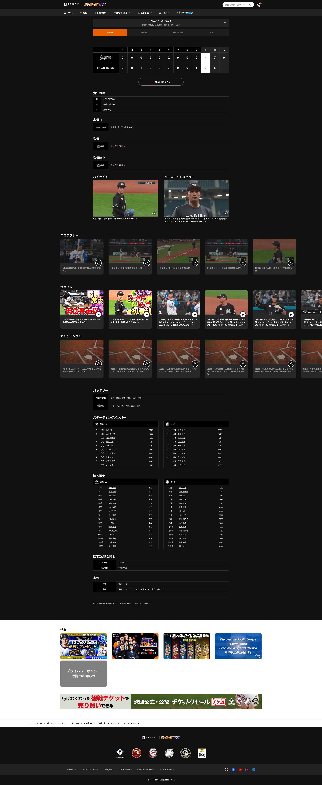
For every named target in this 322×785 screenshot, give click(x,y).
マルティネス (111, 449)
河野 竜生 (112, 503)
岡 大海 (182, 546)
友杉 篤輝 (181, 434)
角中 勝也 (182, 542)
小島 (105, 99)
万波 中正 (109, 446)
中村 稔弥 (182, 503)
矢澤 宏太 (112, 488)
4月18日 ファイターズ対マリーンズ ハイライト (115, 218)
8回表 (121, 146)
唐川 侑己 (182, 488)
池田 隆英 (112, 519)
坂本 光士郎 (183, 492)
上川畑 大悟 (110, 453)
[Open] (225, 23)
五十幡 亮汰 (110, 434)
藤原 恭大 (181, 430)
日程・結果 (74, 723)
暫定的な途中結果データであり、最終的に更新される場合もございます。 (122, 603)
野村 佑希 (109, 442)
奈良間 (113, 127)
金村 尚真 (109, 465)
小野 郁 (182, 496)
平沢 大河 (181, 461)
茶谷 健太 (181, 449)
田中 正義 (112, 499)
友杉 (112, 146)
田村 (112, 165)
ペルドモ (182, 515)
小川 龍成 (182, 538)
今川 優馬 (112, 546)
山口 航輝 (181, 442)
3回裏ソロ (128, 127)
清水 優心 (112, 527)
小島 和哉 (181, 465)
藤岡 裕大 (182, 527)
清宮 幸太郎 (110, 438)
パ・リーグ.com (35, 723)
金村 (105, 104)
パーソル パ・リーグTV (56, 723)
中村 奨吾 (181, 438)
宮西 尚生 (112, 496)
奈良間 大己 (110, 461)
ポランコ (181, 453)
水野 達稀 (112, 538)
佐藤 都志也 (183, 519)
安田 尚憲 (181, 446)
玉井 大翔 (112, 492)
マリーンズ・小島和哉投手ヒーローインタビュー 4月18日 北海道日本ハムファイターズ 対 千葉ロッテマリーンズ (195, 220)
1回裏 (121, 165)
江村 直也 (182, 523)
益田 (105, 110)
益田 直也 (182, 507)
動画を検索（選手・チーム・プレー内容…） (239, 4)
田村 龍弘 (181, 457)
